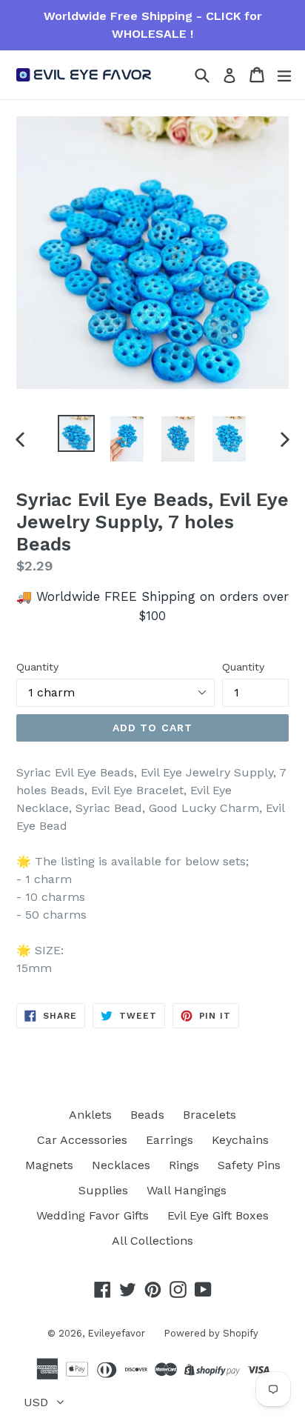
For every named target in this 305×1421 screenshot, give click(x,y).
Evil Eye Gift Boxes (218, 1215)
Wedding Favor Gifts (92, 1215)
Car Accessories (82, 1140)
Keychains (240, 1140)
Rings (184, 1165)
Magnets (49, 1165)
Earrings (169, 1140)
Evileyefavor (116, 1333)
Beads (147, 1115)
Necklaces (121, 1165)
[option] (75, 433)
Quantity (37, 667)
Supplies (103, 1190)
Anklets (90, 1115)
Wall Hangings (187, 1190)
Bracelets (209, 1115)
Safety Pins (249, 1165)
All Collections (152, 1241)
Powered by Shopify (211, 1333)
